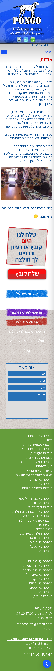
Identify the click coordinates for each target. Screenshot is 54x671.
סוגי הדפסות (44, 466)
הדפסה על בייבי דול (39, 574)
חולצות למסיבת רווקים (37, 488)
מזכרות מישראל (27, 293)
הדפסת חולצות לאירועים (35, 533)
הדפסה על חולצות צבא (37, 448)
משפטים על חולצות (39, 457)
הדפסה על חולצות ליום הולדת (32, 511)
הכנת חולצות (43, 528)
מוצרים (27, 302)
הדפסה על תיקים (41, 542)
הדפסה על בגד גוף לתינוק (27, 331)
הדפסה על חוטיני (41, 591)
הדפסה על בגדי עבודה (37, 569)
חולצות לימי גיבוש (40, 507)
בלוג (27, 350)
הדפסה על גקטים (40, 578)
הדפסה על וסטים (41, 587)
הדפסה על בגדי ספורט (37, 565)
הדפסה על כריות (41, 479)
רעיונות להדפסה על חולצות (34, 474)
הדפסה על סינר (42, 550)
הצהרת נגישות (42, 596)
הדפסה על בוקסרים (39, 537)
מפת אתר (46, 628)
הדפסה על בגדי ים (40, 561)
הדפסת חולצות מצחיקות (36, 461)
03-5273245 (17, 33)
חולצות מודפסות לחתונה (27, 340)
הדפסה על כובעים (27, 321)
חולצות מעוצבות (41, 453)
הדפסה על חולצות (40, 435)
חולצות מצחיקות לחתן (37, 444)
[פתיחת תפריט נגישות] (47, 664)
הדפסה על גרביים (40, 583)
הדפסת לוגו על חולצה (27, 312)
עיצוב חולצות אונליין (38, 470)
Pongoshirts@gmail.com (34, 623)
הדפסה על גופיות (41, 483)
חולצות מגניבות (42, 524)
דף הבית (46, 44)
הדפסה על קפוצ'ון (40, 546)
